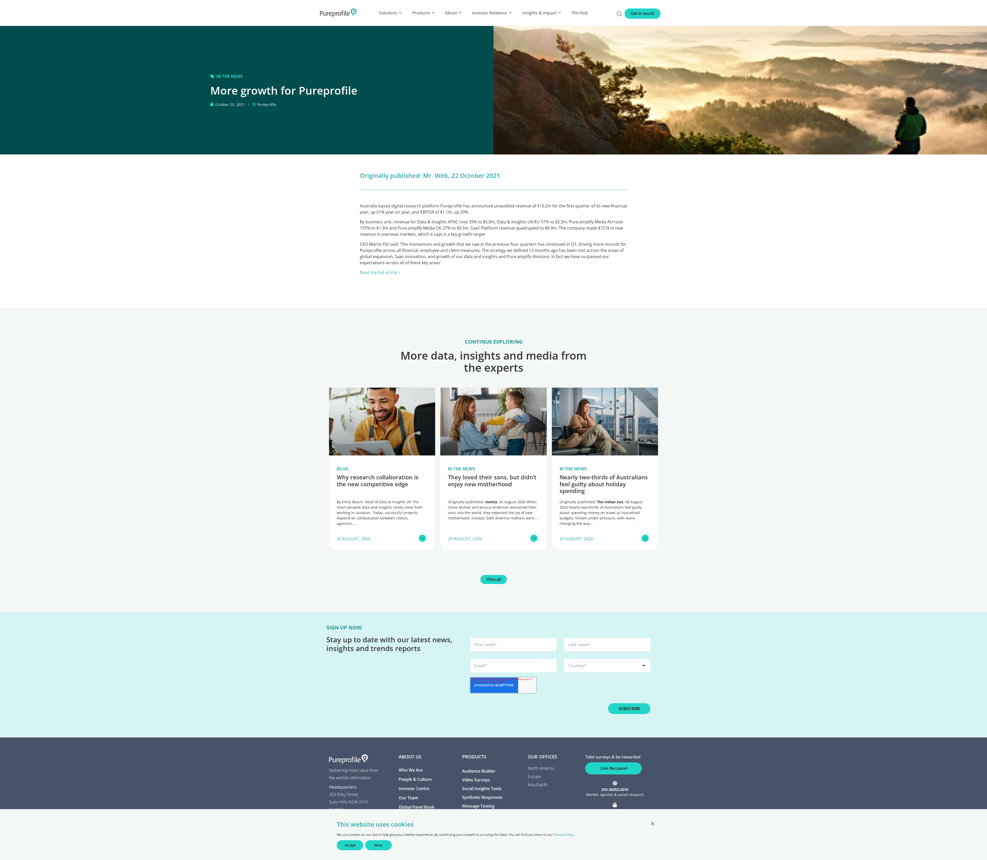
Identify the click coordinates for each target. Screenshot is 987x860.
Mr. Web (435, 175)
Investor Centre (414, 788)
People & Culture (415, 779)
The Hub (579, 13)
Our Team (408, 798)
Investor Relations (489, 13)
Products (421, 13)
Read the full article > (380, 272)
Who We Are (411, 770)
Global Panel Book (416, 807)
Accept (350, 845)
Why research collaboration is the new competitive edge (377, 480)
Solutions (388, 13)
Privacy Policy (563, 834)
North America (541, 768)
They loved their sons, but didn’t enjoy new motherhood (492, 480)
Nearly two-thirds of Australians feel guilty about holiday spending (604, 484)
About (451, 13)
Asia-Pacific (538, 785)
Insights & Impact (539, 13)
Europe (534, 776)
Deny (378, 845)
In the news (229, 76)
